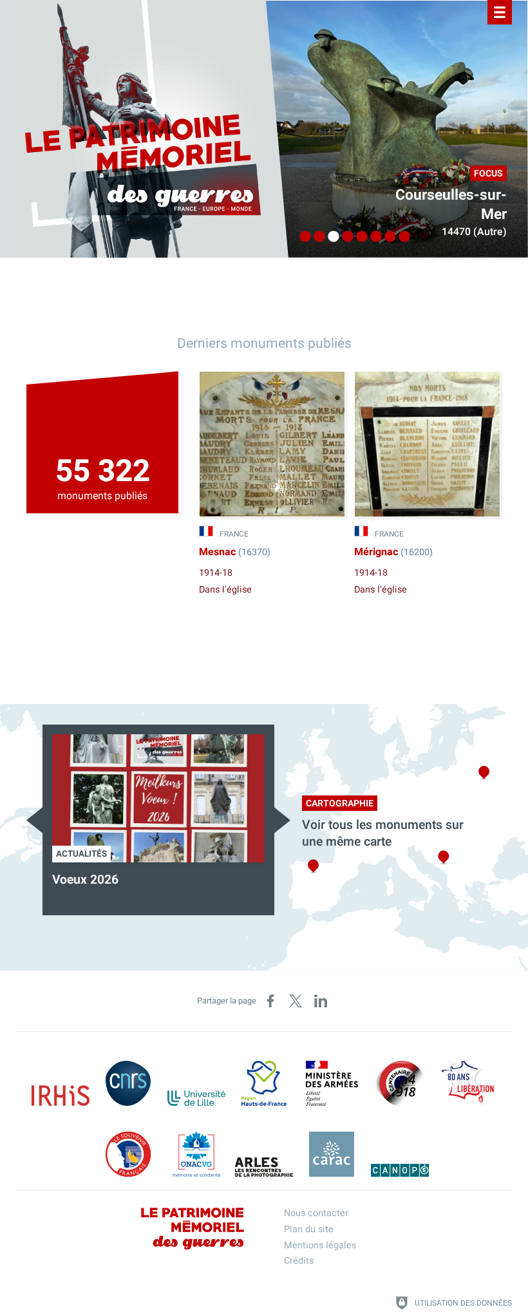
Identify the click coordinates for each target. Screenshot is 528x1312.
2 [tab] (316, 237)
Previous (34, 820)
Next (282, 820)
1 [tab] (302, 237)
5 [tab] (358, 237)
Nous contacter (316, 1213)
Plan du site (309, 1229)
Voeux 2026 (85, 880)
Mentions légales (320, 1245)
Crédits (299, 1261)
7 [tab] (387, 237)
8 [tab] (401, 237)
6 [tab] (372, 237)
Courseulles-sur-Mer (451, 204)
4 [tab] (344, 237)
